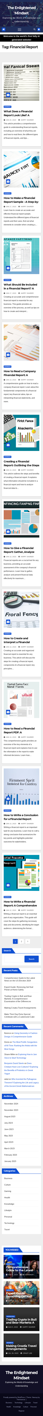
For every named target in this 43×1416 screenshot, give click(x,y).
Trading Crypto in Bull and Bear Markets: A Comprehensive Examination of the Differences (18, 998)
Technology (9, 1223)
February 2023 (10, 1155)
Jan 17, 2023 (11, 206)
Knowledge (9, 1204)
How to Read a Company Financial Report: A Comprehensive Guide (20, 375)
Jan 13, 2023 (11, 380)
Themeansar (21, 1399)
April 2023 (8, 1142)
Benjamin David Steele (14, 1063)
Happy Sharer (27, 120)
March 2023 (9, 1148)
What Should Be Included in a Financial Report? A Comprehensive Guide (20, 288)
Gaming (7, 1191)
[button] (34, 29)
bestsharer (28, 1275)
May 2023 (8, 1136)
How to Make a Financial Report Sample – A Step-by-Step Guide (21, 201)
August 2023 (9, 1117)
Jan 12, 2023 (11, 910)
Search (7, 950)
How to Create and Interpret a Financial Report (17, 642)
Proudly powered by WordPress (14, 1397)
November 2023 (11, 1110)
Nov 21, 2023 (13, 1301)
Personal (8, 1217)
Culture (7, 1185)
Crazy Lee (28, 1301)
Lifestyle (8, 1210)
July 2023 (8, 1123)
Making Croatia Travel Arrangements (20, 1008)
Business (7, 106)
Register (21, 1411)
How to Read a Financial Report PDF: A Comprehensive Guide (19, 732)
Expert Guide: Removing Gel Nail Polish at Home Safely (21, 1296)
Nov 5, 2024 (13, 1275)
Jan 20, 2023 (11, 120)
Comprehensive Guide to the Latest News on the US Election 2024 (19, 1271)
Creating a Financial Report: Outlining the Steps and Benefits (21, 465)
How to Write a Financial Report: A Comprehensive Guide (20, 905)
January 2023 (10, 1161)
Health (7, 1198)
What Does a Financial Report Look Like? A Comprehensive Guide (18, 115)
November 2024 (11, 1104)
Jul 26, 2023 (13, 1353)
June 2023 (8, 1129)
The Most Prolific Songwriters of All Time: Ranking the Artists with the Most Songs (20, 1045)
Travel (7, 1230)
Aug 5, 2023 (13, 1327)
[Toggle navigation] (19, 29)
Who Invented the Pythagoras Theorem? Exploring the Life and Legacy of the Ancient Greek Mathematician (21, 1082)
